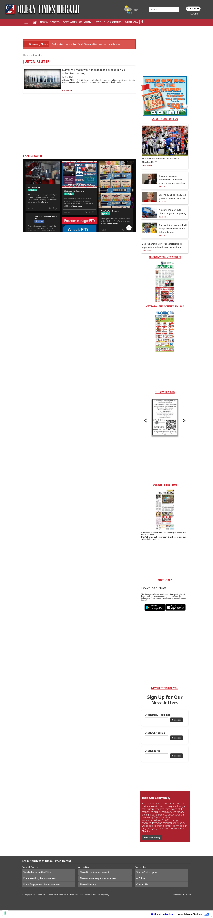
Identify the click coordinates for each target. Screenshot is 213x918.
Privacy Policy (103, 894)
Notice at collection (162, 914)
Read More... (68, 90)
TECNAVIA (187, 894)
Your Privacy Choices (190, 914)
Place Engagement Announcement (41, 884)
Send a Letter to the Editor (37, 872)
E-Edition (131, 22)
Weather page (132, 11)
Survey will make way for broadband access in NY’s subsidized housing (93, 71)
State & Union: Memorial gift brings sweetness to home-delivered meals (173, 228)
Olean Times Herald (45, 894)
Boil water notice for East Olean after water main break (85, 44)
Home (26, 55)
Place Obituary (88, 884)
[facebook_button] (142, 22)
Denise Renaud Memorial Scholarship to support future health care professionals (162, 245)
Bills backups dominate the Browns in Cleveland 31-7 (160, 160)
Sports (54, 22)
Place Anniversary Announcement (98, 878)
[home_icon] (35, 22)
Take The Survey (152, 837)
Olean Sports (152, 751)
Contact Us (142, 884)
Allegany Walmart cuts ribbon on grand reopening (172, 211)
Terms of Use (90, 894)
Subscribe (193, 8)
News (43, 22)
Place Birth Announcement (94, 872)
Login (194, 13)
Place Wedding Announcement (39, 878)
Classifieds (114, 22)
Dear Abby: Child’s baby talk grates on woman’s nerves (172, 196)
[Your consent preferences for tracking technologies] (5, 913)
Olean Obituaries (155, 733)
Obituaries (70, 22)
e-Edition (141, 878)
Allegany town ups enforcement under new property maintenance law (172, 179)
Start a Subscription (147, 872)
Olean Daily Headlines (157, 714)
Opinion (84, 22)
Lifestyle (99, 22)
